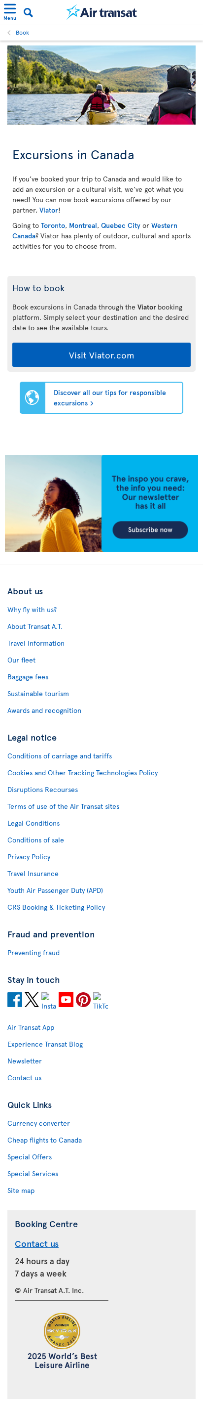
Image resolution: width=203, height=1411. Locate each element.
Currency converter (38, 1123)
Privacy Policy (28, 856)
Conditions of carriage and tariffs (59, 755)
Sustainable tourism (38, 693)
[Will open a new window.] (14, 1001)
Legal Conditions (33, 823)
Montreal (83, 225)
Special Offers (29, 1156)
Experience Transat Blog (45, 1044)
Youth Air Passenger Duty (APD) (55, 890)
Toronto (53, 225)
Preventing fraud (33, 952)
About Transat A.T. (35, 626)
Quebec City (120, 225)
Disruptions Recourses (42, 789)
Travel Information (36, 643)
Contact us (24, 1077)
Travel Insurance (33, 873)
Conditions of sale (35, 839)
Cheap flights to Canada (44, 1140)
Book (22, 32)
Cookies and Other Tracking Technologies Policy (82, 772)
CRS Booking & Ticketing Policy (56, 907)
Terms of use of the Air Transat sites (63, 806)
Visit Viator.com (102, 355)
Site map (20, 1190)
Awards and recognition (44, 710)
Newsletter (24, 1060)
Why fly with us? (32, 609)
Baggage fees (27, 676)
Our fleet (21, 659)
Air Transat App (30, 1027)
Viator (48, 210)
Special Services (32, 1173)
